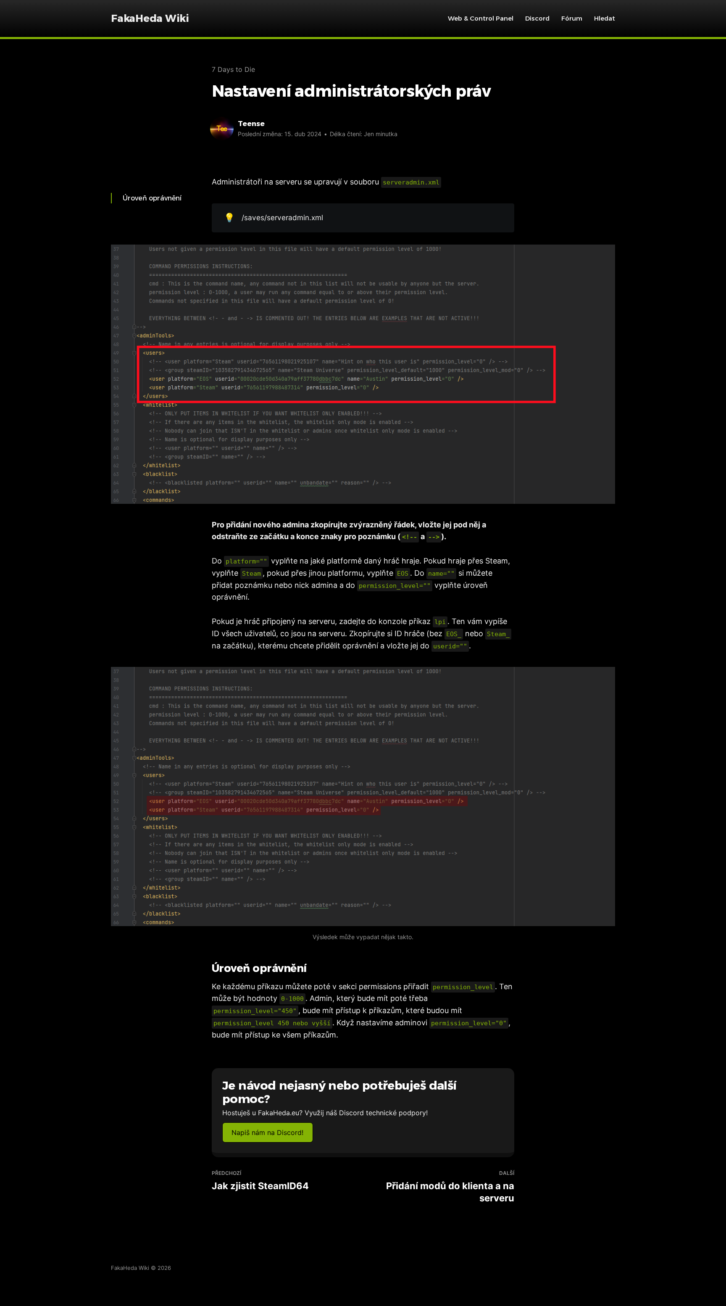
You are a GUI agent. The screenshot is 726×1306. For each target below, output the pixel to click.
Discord (537, 18)
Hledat (604, 18)
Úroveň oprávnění (152, 198)
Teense (251, 123)
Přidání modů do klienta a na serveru (450, 1186)
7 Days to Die (233, 69)
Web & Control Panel (480, 18)
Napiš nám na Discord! (267, 1132)
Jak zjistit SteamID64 (260, 1180)
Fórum (571, 18)
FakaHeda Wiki (150, 18)
